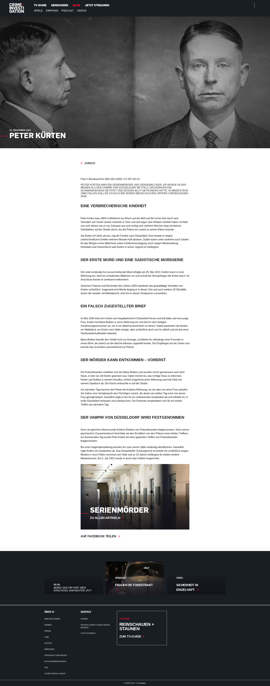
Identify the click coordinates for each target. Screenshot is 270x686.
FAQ (46, 667)
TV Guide (40, 5)
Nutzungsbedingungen (55, 661)
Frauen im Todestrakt (134, 585)
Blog (76, 5)
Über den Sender (52, 619)
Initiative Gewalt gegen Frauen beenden (95, 626)
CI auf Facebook (88, 633)
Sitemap (84, 619)
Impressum (49, 649)
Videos (81, 10)
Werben (48, 625)
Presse (47, 631)
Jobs (46, 637)
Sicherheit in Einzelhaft (187, 587)
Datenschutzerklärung (55, 655)
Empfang (52, 10)
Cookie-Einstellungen (54, 673)
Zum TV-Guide (130, 636)
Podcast (67, 10)
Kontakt (48, 643)
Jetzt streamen (97, 5)
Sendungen (59, 5)
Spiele (38, 10)
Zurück (89, 163)
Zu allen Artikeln (105, 518)
